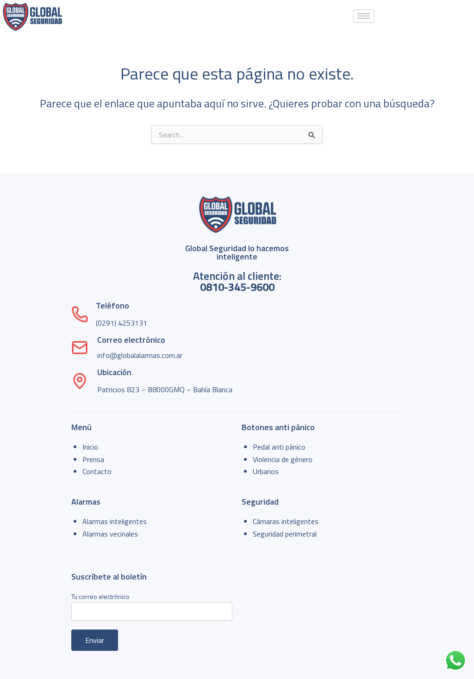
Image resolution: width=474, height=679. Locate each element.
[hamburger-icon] (363, 16)
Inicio (90, 446)
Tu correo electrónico (100, 596)
